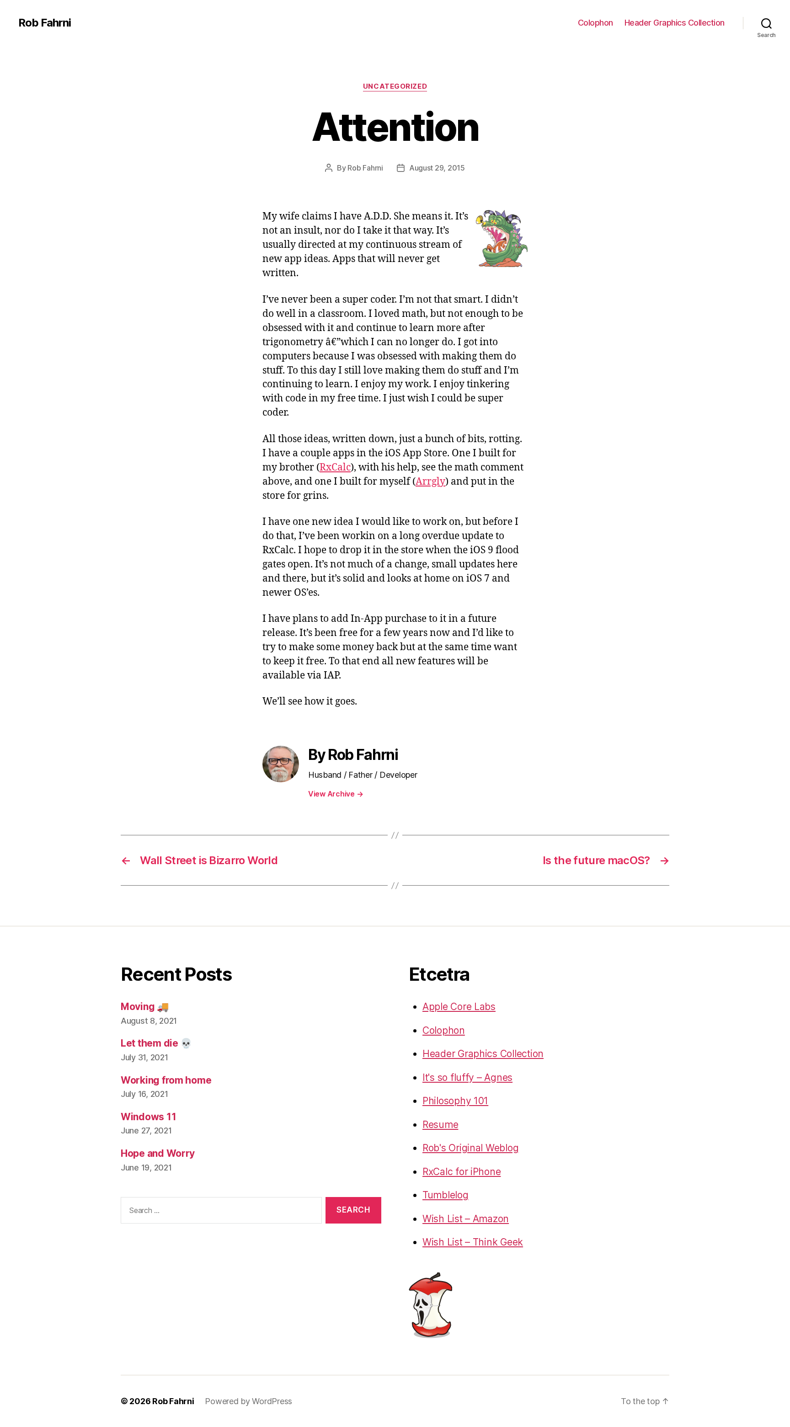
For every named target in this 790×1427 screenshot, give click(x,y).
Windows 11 (148, 1116)
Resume (440, 1124)
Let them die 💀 (156, 1043)
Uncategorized (395, 86)
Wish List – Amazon (465, 1218)
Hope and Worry (158, 1153)
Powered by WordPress (248, 1401)
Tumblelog (445, 1195)
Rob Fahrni (44, 22)
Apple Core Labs (459, 1006)
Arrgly (430, 482)
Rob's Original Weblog (470, 1148)
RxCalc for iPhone (461, 1171)
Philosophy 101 (455, 1100)
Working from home (166, 1080)
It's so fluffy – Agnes (467, 1077)
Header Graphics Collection (675, 22)
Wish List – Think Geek (472, 1242)
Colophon (595, 22)
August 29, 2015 (437, 167)
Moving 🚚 (145, 1006)
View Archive (335, 793)
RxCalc (335, 467)
